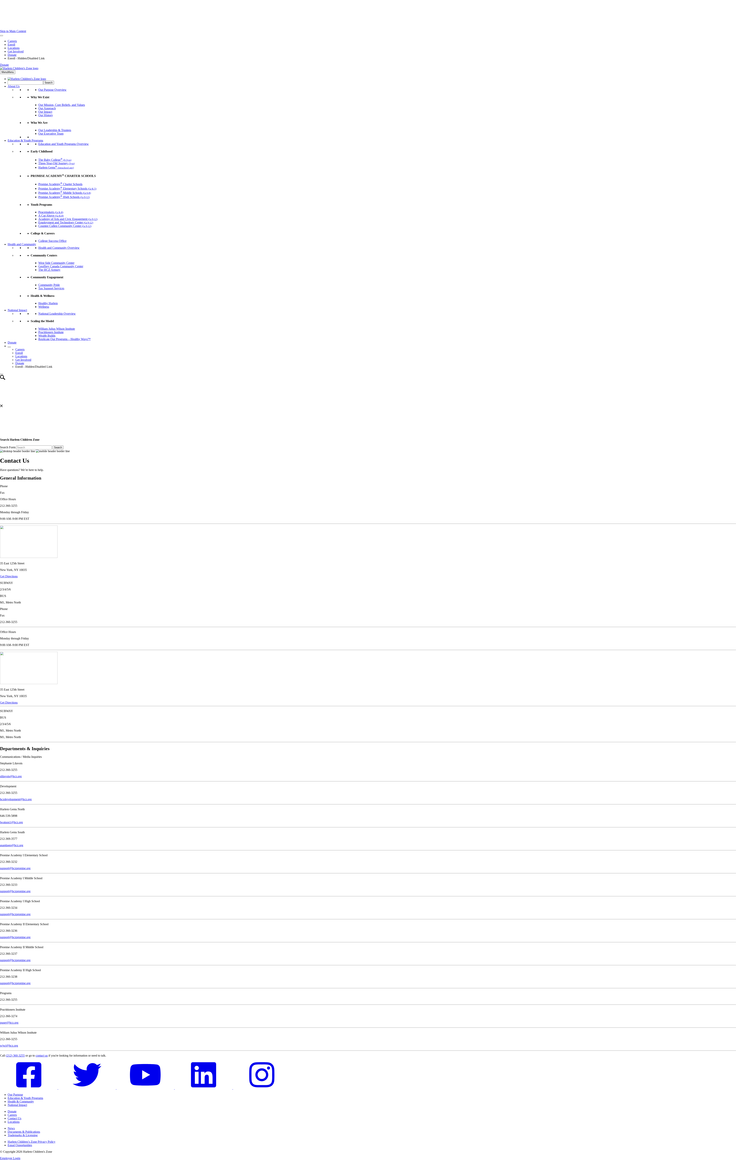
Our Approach (47, 108)
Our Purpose (15, 1094)
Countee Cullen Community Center (64, 226)
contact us (42, 1055)
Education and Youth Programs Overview (63, 144)
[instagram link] (262, 1088)
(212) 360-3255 (15, 1055)
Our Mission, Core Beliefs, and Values (61, 104)
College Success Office (52, 240)
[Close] (1, 374)
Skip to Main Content (13, 31)
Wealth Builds (46, 335)
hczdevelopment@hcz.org (16, 799)
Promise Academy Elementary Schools (67, 188)
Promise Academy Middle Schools (64, 192)
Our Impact (45, 111)
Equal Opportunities (20, 1145)
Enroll (11, 44)
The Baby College (54, 159)
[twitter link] (87, 1088)
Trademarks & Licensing (23, 1135)
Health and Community (22, 244)
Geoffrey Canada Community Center (60, 266)
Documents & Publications (24, 1131)
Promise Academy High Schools (64, 197)
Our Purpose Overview (52, 89)
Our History (45, 115)
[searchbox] (25, 83)
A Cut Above (51, 215)
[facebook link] (29, 1088)
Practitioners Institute (51, 332)
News (11, 1128)
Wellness (43, 306)
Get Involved (16, 51)
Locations (14, 48)
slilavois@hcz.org (11, 776)
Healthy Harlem (48, 303)
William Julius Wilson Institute (56, 328)
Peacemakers (50, 212)
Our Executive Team (50, 133)
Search (58, 447)
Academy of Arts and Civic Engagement (68, 219)
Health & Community (21, 1101)
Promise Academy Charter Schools (60, 184)
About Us (14, 86)
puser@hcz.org (9, 1022)
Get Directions (9, 576)
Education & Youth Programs (25, 140)
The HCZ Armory (49, 269)
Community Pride (49, 285)
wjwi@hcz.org (9, 1045)
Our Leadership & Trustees (54, 130)
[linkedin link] (204, 1088)
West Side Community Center (56, 262)
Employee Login (10, 1158)
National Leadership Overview (57, 313)
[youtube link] (146, 1088)
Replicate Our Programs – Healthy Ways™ (64, 339)
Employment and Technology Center (65, 222)
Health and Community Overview (59, 247)
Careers (12, 41)
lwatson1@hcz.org (11, 822)
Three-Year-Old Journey (56, 163)
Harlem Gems (56, 167)
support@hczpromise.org (15, 868)
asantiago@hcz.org (11, 845)
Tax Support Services (51, 288)
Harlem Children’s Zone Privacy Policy (31, 1141)
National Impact (17, 310)
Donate (12, 54)
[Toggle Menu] (1, 35)
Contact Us (14, 1118)
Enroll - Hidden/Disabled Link (26, 58)
